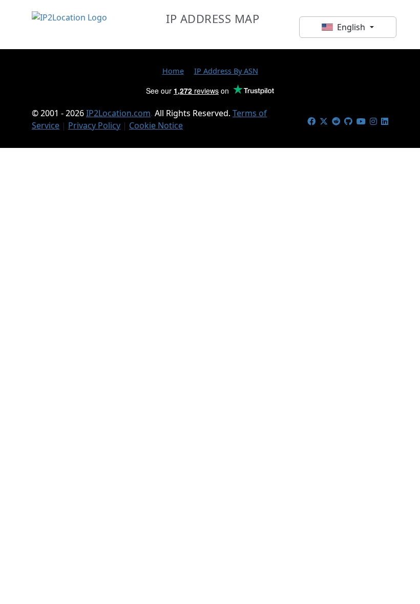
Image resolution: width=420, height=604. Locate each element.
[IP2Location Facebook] (311, 121)
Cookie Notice (156, 125)
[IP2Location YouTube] (361, 121)
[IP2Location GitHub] (348, 121)
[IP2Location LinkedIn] (384, 121)
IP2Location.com (118, 113)
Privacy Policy (94, 125)
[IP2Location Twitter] (324, 121)
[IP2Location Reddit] (336, 121)
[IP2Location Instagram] (373, 121)
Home (173, 71)
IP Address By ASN (226, 71)
